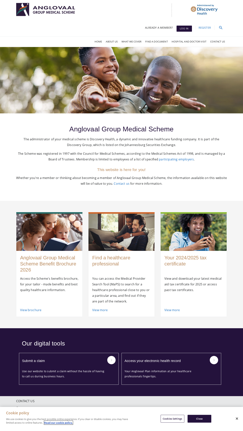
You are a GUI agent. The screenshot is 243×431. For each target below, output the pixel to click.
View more (100, 310)
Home (98, 41)
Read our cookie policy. (58, 422)
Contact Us (217, 41)
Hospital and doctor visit (189, 41)
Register (205, 27)
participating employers (176, 159)
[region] (121, 419)
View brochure (30, 310)
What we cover (131, 41)
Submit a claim (33, 361)
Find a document (156, 41)
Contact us (121, 183)
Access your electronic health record (153, 361)
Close (199, 418)
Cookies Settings (172, 418)
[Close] (237, 418)
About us (112, 41)
